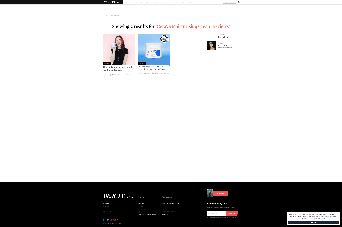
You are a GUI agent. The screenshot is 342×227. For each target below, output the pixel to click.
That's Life (165, 215)
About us (106, 203)
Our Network (168, 197)
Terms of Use (225, 217)
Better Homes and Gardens (170, 203)
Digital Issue (189, 2)
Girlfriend (141, 206)
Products (172, 2)
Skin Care (162, 2)
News (127, 2)
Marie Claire (141, 203)
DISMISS (313, 222)
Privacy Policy (234, 217)
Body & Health (145, 2)
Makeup (137, 2)
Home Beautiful (142, 209)
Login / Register (229, 2)
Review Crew (180, 2)
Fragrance (154, 2)
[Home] (112, 2)
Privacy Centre (321, 218)
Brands (141, 197)
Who (139, 212)
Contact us (106, 209)
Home (105, 16)
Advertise (106, 206)
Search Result (114, 16)
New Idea (164, 209)
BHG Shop (165, 206)
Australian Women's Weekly (147, 215)
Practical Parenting (168, 212)
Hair (132, 2)
